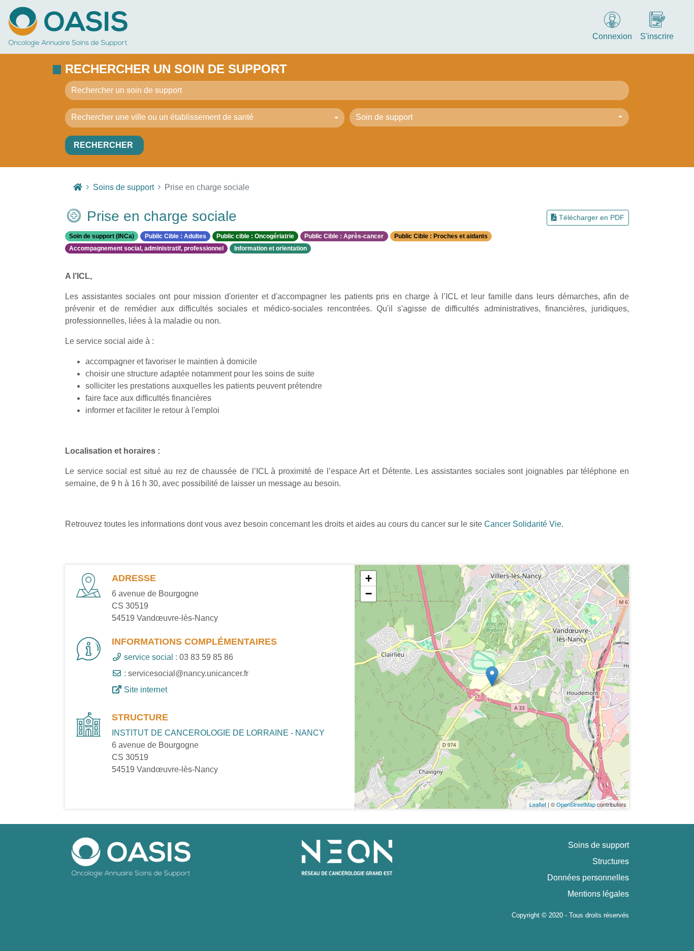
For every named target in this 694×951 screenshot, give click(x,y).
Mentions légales (598, 894)
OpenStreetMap (575, 804)
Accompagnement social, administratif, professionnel (146, 248)
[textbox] (201, 117)
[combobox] (204, 118)
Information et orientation (270, 248)
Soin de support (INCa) (101, 236)
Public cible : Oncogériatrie (255, 236)
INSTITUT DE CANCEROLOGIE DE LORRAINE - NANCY (218, 732)
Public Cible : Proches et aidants (441, 236)
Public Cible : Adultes (175, 236)
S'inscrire (657, 36)
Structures (610, 861)
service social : (149, 657)
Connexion (612, 36)
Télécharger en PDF (590, 217)
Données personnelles (588, 877)
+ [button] (368, 578)
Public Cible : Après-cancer (344, 236)
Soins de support (598, 845)
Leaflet (537, 804)
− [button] (368, 593)
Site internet (144, 689)
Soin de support (384, 117)
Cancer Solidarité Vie (522, 524)
